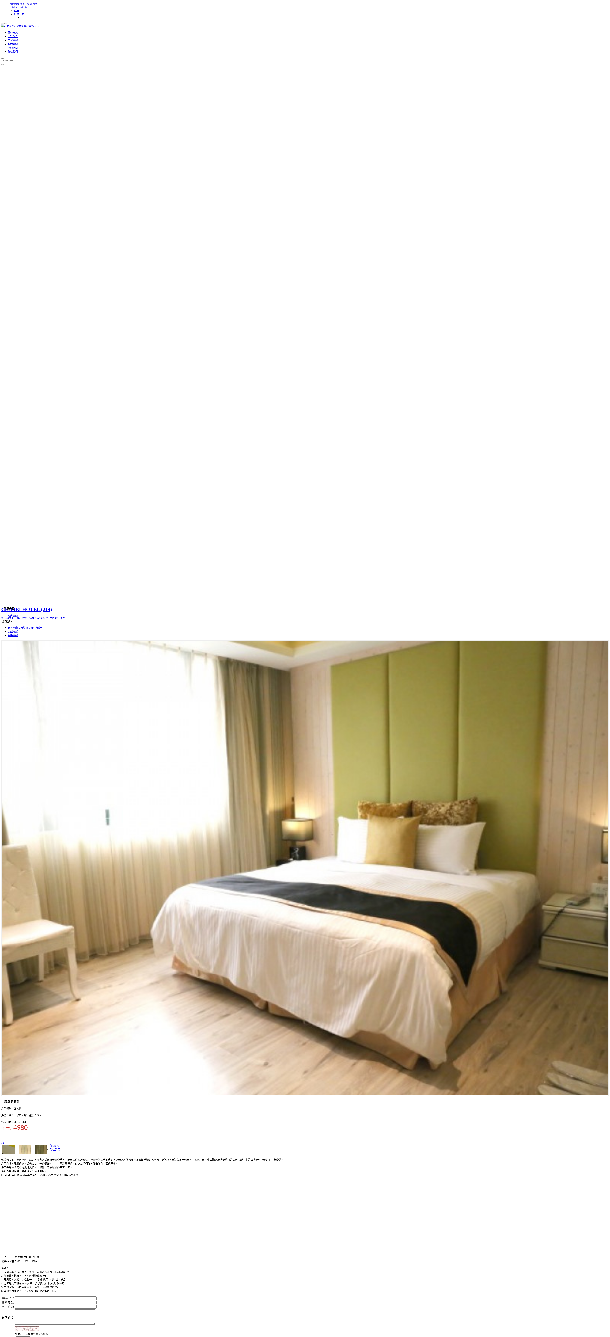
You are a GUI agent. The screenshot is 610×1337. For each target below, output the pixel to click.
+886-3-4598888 (18, 6)
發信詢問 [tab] (55, 1149)
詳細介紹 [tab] (55, 1145)
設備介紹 (13, 44)
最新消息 (13, 36)
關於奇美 (13, 32)
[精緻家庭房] (305, 1094)
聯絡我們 (13, 51)
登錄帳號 (19, 14)
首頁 (16, 10)
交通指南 (13, 48)
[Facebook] (21, 17)
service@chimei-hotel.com (23, 4)
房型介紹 (13, 40)
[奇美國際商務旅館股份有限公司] (20, 26)
